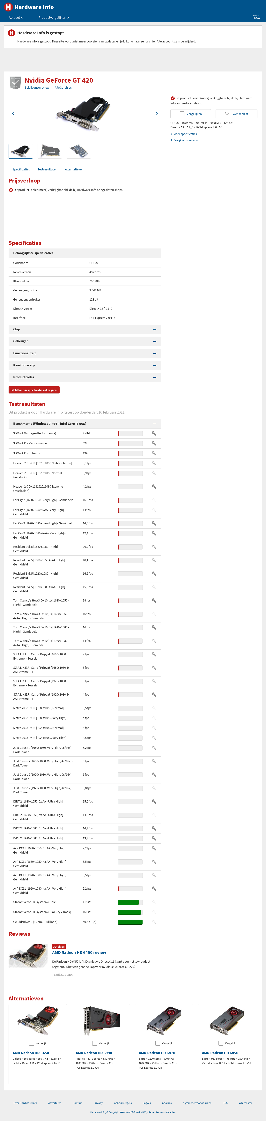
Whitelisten (246, 1103)
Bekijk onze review (37, 87)
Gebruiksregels (123, 1103)
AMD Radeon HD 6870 (157, 1052)
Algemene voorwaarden (197, 1103)
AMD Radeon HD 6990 (94, 1052)
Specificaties (21, 169)
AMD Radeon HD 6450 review (79, 952)
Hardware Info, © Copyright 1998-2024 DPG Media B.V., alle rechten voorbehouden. (133, 1112)
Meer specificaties (185, 134)
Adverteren (54, 1103)
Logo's (147, 1103)
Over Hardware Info (25, 1103)
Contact (77, 1103)
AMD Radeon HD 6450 (31, 1052)
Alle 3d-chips (63, 87)
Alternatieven (74, 169)
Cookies (167, 1103)
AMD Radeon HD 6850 (220, 1052)
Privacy (98, 1103)
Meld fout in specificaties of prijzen (34, 390)
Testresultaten (47, 169)
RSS (225, 1103)
